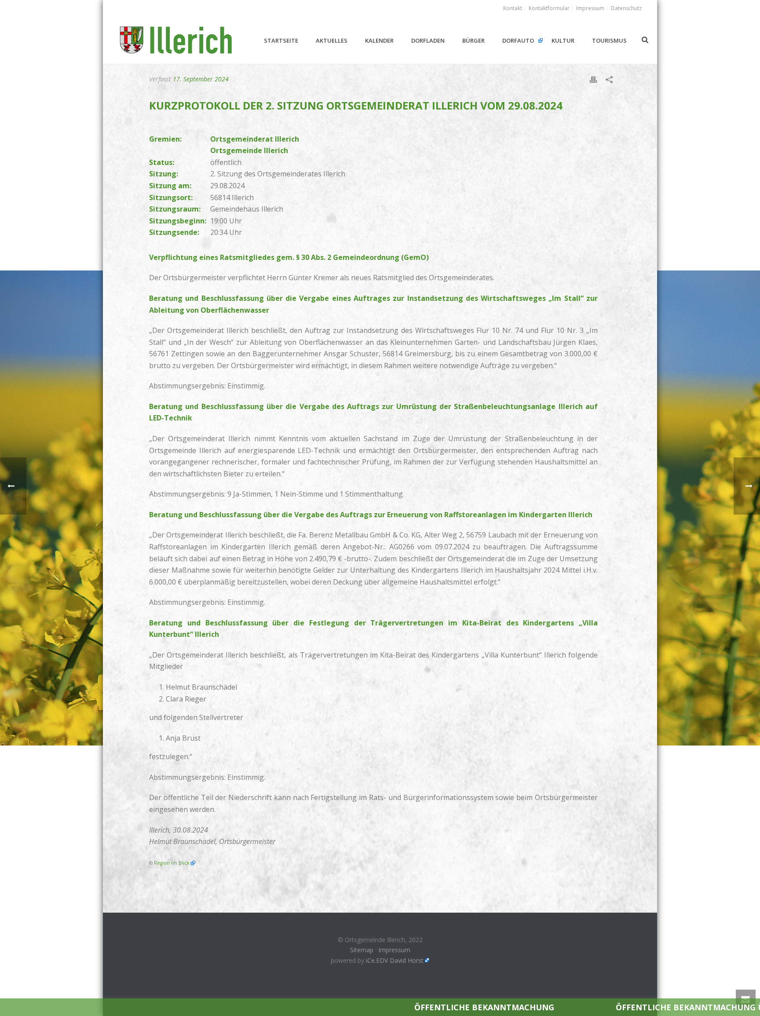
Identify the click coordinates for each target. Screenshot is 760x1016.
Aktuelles (331, 40)
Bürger (473, 40)
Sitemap (361, 950)
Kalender (379, 40)
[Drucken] (593, 79)
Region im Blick (172, 863)
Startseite (281, 40)
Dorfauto (518, 40)
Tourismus (609, 40)
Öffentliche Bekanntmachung (351, 1007)
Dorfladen (428, 40)
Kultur (563, 40)
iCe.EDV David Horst (395, 960)
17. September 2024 (201, 79)
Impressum (394, 950)
